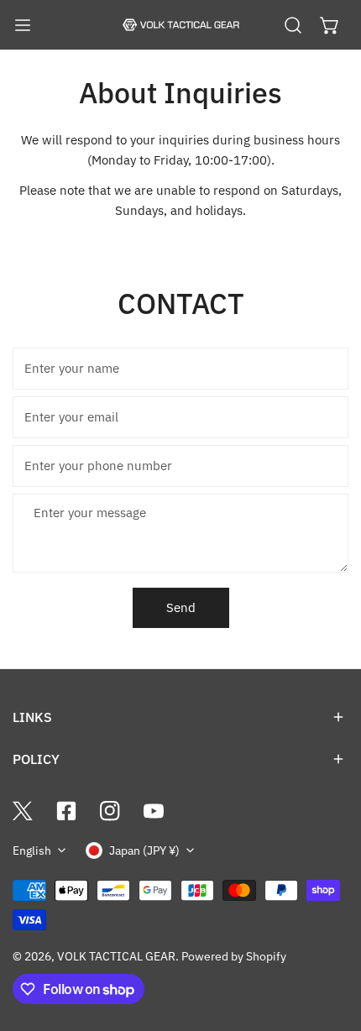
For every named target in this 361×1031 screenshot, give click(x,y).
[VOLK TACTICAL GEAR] (180, 25)
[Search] (293, 25)
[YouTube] (153, 811)
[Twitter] (22, 811)
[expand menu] (23, 25)
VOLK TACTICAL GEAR (116, 956)
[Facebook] (66, 811)
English (32, 850)
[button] (329, 25)
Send (181, 607)
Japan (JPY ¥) (144, 850)
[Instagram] (110, 811)
